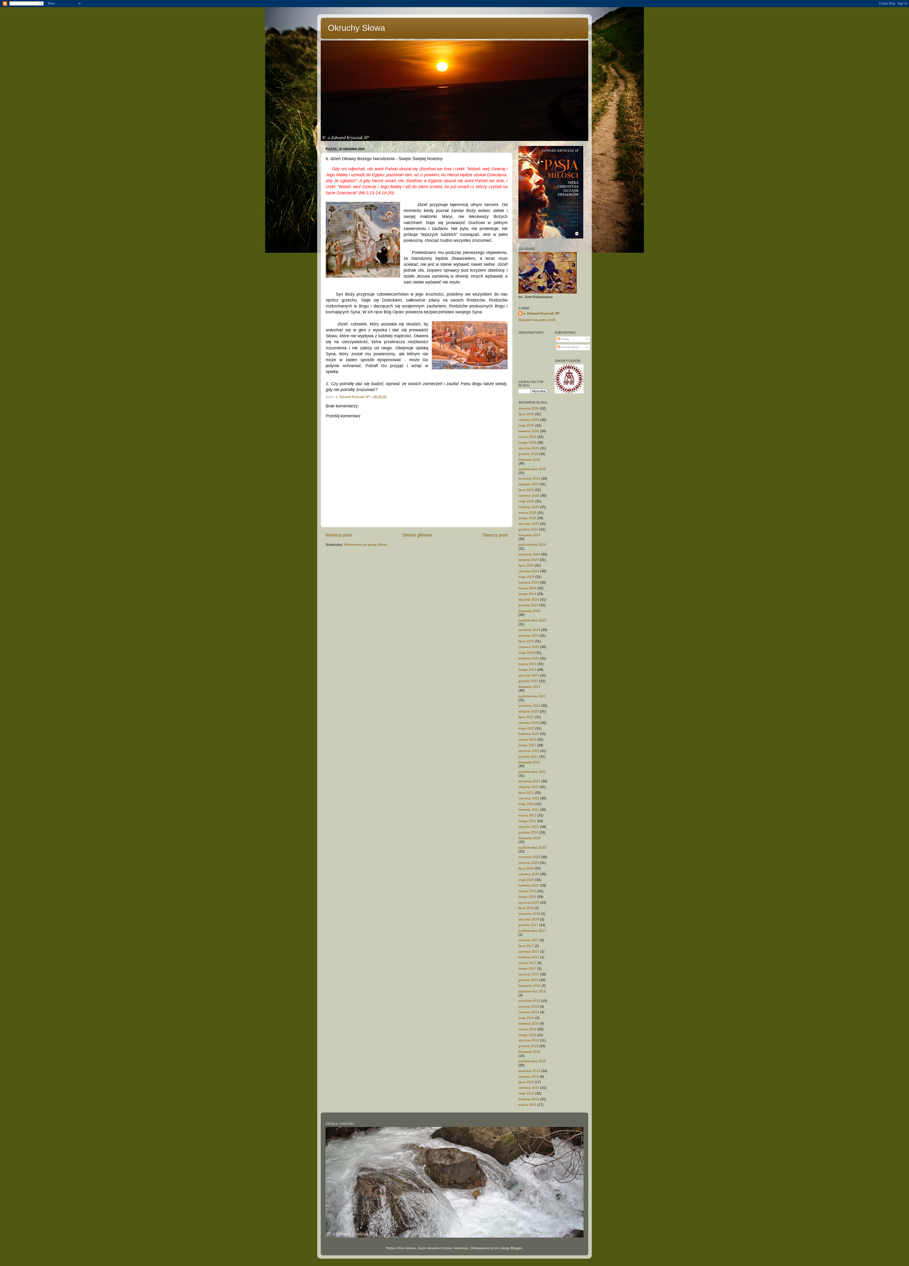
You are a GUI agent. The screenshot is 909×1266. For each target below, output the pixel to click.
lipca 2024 (526, 565)
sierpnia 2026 (528, 408)
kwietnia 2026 (528, 431)
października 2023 (532, 620)
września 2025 (529, 478)
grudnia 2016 (528, 980)
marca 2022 (527, 739)
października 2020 (532, 847)
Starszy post (495, 534)
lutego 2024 (527, 594)
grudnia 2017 (528, 925)
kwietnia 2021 (528, 809)
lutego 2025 (527, 518)
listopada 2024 (529, 535)
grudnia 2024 (528, 529)
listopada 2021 (529, 762)
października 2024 (532, 544)
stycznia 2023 (528, 675)
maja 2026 (526, 425)
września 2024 (529, 554)
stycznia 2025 (528, 524)
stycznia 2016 (528, 1040)
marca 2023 (527, 664)
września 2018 (529, 913)
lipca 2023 (526, 641)
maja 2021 (526, 804)
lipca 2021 (526, 792)
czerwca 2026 (528, 420)
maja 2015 (526, 1093)
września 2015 (529, 1071)
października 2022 (532, 696)
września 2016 (529, 1001)
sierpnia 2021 (528, 787)
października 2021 (532, 772)
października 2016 (532, 991)
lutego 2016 (527, 1035)
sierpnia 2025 (528, 484)
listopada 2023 (529, 611)
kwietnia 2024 (528, 582)
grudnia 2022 (528, 681)
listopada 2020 (529, 838)
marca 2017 (527, 963)
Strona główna (417, 534)
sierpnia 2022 (528, 711)
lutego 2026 (527, 442)
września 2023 (529, 630)
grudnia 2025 (528, 454)
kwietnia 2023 (528, 658)
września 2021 (529, 781)
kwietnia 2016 (528, 1023)
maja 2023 (526, 652)
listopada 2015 (529, 1052)
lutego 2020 (527, 897)
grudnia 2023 (528, 605)
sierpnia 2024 (528, 560)
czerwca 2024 (528, 571)
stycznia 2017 (528, 974)
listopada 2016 (529, 985)
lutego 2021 (527, 821)
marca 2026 (527, 437)
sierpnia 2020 (528, 863)
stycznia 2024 (528, 599)
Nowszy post (338, 534)
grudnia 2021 (528, 756)
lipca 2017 (526, 946)
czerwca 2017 (528, 951)
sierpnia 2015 (528, 1076)
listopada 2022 (529, 687)
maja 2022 (526, 728)
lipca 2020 (526, 868)
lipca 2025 (526, 490)
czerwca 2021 (528, 798)
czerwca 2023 (528, 647)
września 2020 (529, 857)
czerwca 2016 (528, 1012)
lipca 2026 (526, 414)
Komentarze (569, 347)
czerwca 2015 (528, 1088)
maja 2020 (526, 880)
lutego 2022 (527, 745)
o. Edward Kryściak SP (541, 313)
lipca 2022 (526, 717)
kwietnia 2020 (528, 885)
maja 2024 (526, 577)
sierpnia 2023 (528, 635)
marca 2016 (527, 1029)
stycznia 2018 (528, 919)
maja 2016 (526, 1018)
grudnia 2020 (528, 832)
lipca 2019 (526, 908)
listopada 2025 (529, 459)
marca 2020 (527, 891)
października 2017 (532, 931)
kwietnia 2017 (528, 957)
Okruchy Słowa (356, 28)
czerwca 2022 (528, 723)
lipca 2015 (526, 1082)
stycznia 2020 (528, 902)
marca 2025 (527, 512)
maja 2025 (526, 501)
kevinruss (461, 1248)
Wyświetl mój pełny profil (536, 320)
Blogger (516, 1248)
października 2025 (532, 469)
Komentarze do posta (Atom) (365, 544)
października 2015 (532, 1061)
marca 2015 (527, 1105)
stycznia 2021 (528, 827)
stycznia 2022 (528, 751)
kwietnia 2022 (528, 734)
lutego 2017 (527, 968)
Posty (564, 339)
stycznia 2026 (528, 448)
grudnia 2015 (528, 1046)
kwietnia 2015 (528, 1099)
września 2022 (529, 705)
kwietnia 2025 (528, 507)
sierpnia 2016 (528, 1006)
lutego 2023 (527, 669)
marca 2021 (527, 815)
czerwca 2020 (528, 874)
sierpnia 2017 (528, 940)
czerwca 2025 (528, 495)
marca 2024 (527, 588)
